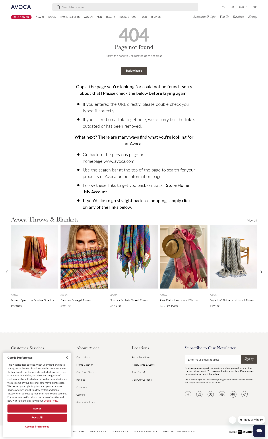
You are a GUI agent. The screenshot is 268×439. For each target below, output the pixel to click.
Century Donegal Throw (76, 300)
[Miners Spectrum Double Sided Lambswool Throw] (34, 257)
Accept (37, 408)
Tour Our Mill (139, 372)
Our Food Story (85, 372)
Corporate (82, 387)
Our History (83, 357)
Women (88, 17)
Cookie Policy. (51, 400)
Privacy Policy (98, 431)
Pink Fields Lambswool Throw (179, 300)
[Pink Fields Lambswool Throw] (183, 257)
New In (40, 17)
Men (99, 17)
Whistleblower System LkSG (179, 431)
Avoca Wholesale (85, 402)
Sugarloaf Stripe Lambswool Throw (232, 300)
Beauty (110, 17)
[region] (37, 394)
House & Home (127, 17)
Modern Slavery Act (145, 431)
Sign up (249, 359)
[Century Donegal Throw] (84, 257)
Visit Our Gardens (142, 379)
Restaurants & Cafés (204, 17)
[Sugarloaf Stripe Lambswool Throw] (233, 257)
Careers (80, 394)
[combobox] (125, 7)
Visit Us (224, 17)
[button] (255, 7)
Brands (156, 17)
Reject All (37, 417)
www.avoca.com (119, 161)
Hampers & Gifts (70, 17)
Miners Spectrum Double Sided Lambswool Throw (43, 300)
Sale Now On (21, 17)
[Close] (67, 358)
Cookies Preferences (37, 426)
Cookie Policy (120, 431)
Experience (238, 17)
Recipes (80, 379)
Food (144, 17)
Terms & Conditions (72, 431)
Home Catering (84, 364)
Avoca (52, 17)
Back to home (134, 70)
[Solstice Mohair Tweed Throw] (134, 257)
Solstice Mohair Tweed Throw (129, 300)
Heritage (252, 17)
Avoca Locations (141, 357)
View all (252, 220)
